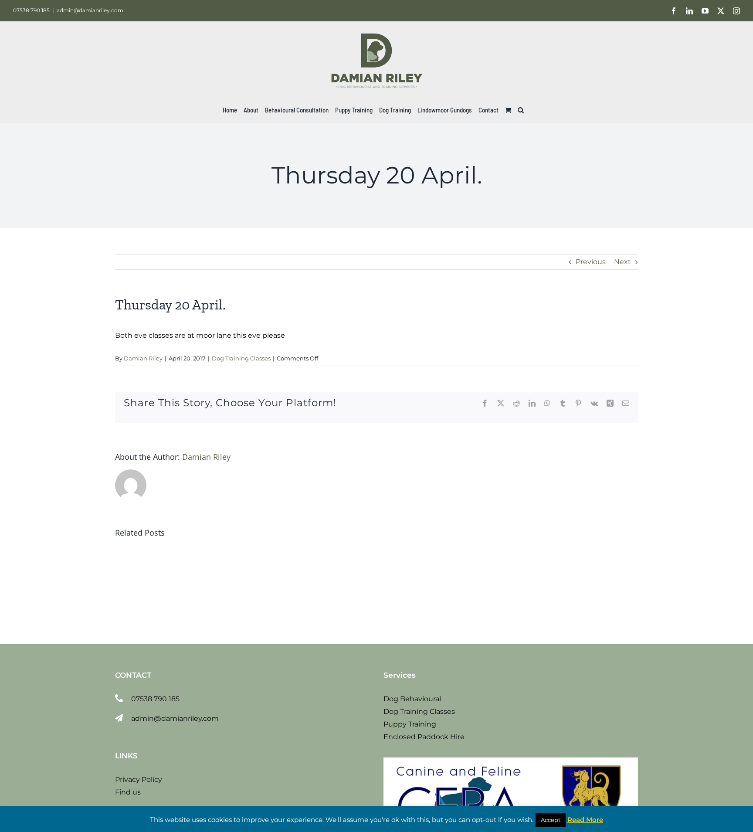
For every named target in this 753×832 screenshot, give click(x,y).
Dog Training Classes (241, 358)
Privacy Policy (138, 779)
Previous (591, 262)
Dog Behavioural (412, 699)
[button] (521, 110)
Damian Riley (143, 358)
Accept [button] (550, 819)
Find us (128, 792)
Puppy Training (409, 724)
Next (622, 262)
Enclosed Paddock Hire (424, 737)
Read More (585, 819)
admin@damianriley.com (90, 10)
